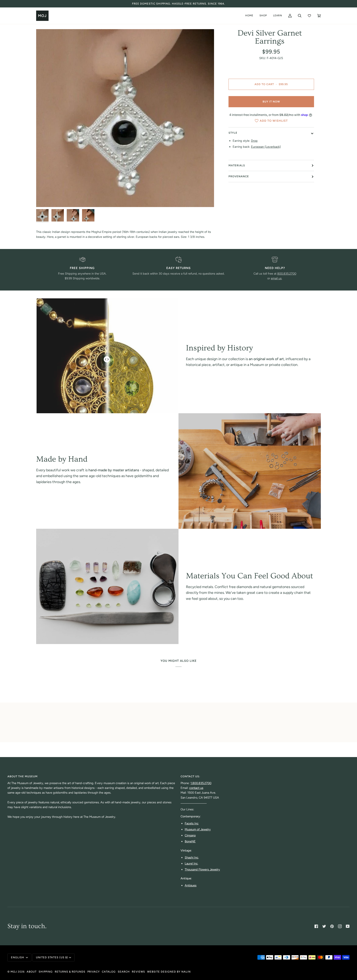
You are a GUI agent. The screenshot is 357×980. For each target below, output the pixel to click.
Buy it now (271, 101)
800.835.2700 (286, 273)
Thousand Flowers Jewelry (202, 869)
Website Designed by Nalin (169, 971)
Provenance (238, 176)
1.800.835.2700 (200, 783)
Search (124, 971)
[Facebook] (316, 926)
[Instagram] (340, 926)
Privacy (93, 971)
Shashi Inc (191, 857)
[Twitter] (324, 926)
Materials (236, 165)
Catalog (109, 971)
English (18, 957)
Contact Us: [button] (190, 776)
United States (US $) (52, 957)
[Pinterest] (332, 926)
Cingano (190, 835)
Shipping (46, 971)
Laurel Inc (191, 863)
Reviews (138, 971)
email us (276, 278)
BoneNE (190, 841)
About (32, 971)
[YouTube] (348, 926)
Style (232, 132)
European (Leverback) (266, 147)
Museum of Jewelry (198, 829)
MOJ (14, 971)
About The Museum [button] (22, 776)
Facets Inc (192, 823)
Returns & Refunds (70, 971)
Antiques (190, 885)
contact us (196, 788)
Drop (254, 141)
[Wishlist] (309, 15)
